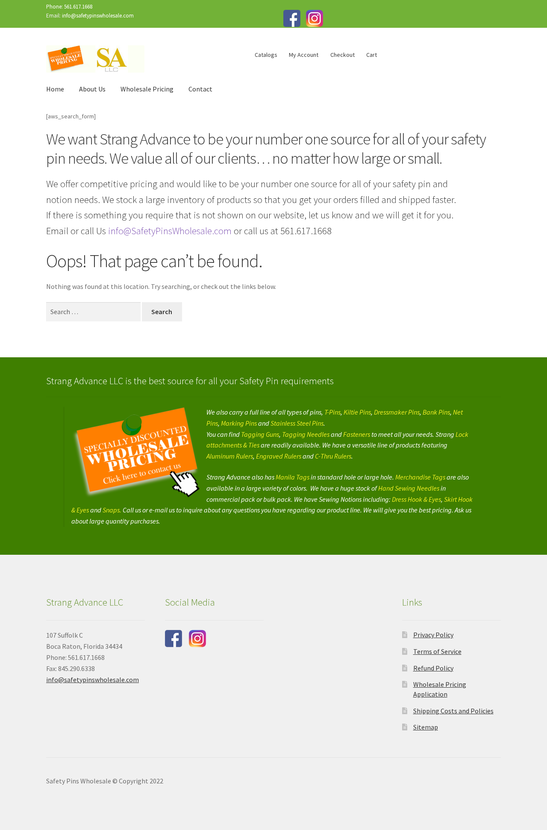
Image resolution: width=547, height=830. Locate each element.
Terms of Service (437, 651)
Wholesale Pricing (147, 89)
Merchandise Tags (420, 477)
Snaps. (113, 510)
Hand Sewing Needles (408, 488)
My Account (303, 55)
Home (55, 89)
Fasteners (356, 434)
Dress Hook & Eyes (416, 499)
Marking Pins (239, 423)
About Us (92, 89)
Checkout (342, 55)
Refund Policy (433, 668)
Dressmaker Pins (397, 412)
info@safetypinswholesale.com (98, 15)
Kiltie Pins (357, 412)
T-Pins (332, 412)
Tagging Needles (305, 434)
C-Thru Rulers (333, 456)
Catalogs (266, 55)
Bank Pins (436, 412)
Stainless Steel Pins (297, 423)
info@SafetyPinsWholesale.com (169, 231)
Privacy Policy (433, 634)
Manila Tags (292, 477)
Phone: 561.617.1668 (69, 6)
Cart (371, 55)
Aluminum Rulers (229, 456)
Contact (200, 89)
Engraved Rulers (278, 456)
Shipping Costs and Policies (453, 710)
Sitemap (425, 727)
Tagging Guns (260, 434)
